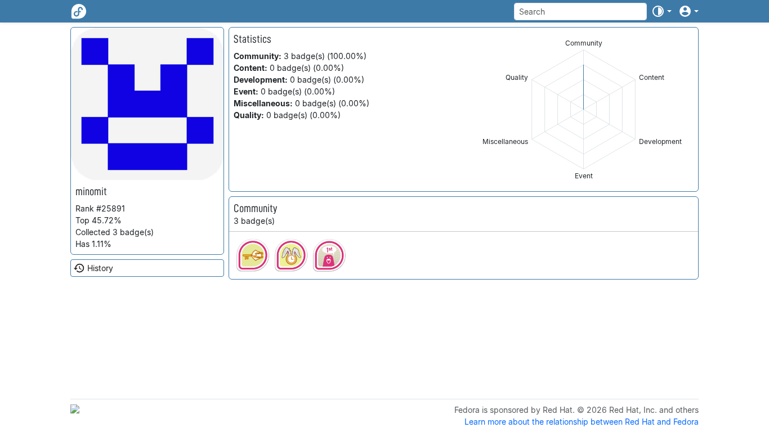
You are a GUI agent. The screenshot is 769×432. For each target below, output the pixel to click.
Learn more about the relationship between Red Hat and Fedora (581, 421)
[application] (583, 109)
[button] (661, 11)
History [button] (100, 268)
